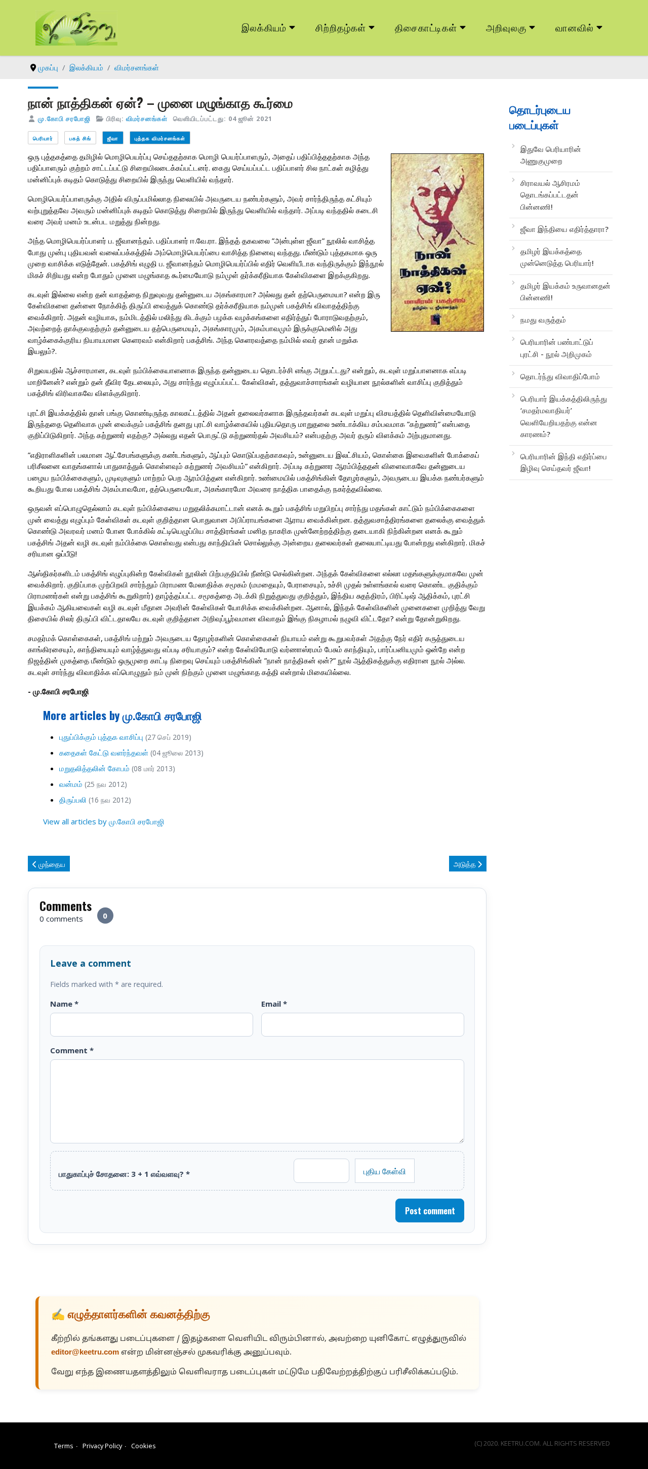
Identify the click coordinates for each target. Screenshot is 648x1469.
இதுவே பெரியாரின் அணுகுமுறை (550, 155)
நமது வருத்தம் (543, 319)
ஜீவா (112, 138)
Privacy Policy (102, 1445)
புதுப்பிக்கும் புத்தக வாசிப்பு (101, 737)
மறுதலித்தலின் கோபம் (94, 768)
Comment (72, 1050)
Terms (63, 1445)
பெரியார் (43, 138)
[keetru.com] (76, 27)
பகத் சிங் (80, 138)
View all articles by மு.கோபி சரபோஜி (104, 821)
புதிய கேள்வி (384, 1171)
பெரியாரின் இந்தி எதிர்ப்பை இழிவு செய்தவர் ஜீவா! (563, 462)
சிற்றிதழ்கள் (340, 27)
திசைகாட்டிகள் (426, 27)
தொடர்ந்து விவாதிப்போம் (560, 376)
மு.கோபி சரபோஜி (64, 118)
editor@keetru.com (85, 1353)
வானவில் (574, 27)
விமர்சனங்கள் (147, 118)
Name (64, 1004)
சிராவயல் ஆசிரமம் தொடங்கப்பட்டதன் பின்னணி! (550, 195)
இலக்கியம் (264, 27)
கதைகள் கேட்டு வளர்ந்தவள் (103, 752)
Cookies (143, 1445)
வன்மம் (71, 784)
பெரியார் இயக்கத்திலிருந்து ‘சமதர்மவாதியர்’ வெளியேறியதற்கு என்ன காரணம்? (563, 416)
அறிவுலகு (506, 27)
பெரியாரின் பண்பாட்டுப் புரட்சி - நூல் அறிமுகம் (556, 348)
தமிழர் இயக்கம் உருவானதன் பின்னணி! (565, 291)
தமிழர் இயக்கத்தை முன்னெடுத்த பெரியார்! (557, 257)
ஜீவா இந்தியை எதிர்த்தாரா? (564, 229)
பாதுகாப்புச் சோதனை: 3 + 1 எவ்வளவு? (124, 1174)
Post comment (430, 1211)
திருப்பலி (73, 800)
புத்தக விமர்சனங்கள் (160, 138)
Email (274, 1004)
